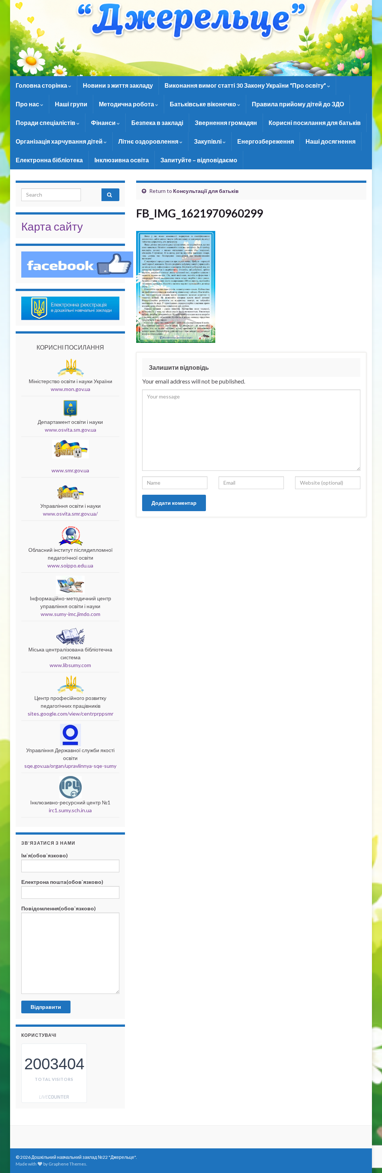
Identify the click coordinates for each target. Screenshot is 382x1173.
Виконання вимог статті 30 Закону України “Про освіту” (246, 85)
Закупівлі (208, 141)
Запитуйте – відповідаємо (198, 159)
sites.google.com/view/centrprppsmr (70, 713)
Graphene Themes (67, 1164)
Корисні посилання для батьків (315, 122)
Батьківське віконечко (203, 103)
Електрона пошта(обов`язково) (62, 882)
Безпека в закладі (157, 122)
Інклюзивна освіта (121, 159)
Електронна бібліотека (49, 159)
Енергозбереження (265, 141)
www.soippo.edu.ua (70, 565)
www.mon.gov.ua (70, 389)
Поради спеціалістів (46, 122)
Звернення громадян (226, 122)
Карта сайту (52, 226)
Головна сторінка (42, 85)
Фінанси (104, 122)
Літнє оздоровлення (148, 141)
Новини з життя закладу (118, 85)
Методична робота (127, 103)
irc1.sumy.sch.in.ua (70, 810)
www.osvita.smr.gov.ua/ (70, 513)
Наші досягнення (331, 141)
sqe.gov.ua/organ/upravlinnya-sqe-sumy (70, 766)
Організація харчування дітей (60, 141)
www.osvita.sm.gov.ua (70, 429)
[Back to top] (365, 1128)
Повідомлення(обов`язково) (58, 908)
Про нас (28, 103)
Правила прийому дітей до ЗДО (298, 103)
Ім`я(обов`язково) (44, 855)
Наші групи (71, 103)
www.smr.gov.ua (70, 470)
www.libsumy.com (70, 665)
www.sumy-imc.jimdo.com (70, 614)
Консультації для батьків (206, 191)
